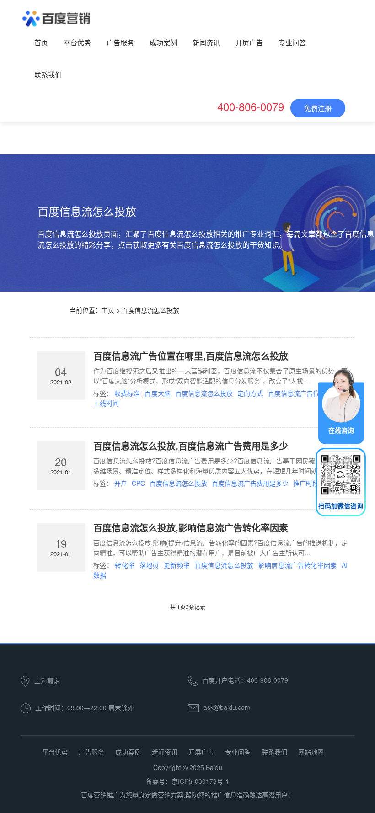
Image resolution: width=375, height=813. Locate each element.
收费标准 (127, 393)
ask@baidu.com (227, 707)
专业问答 (292, 42)
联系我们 (48, 74)
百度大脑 (157, 393)
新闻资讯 (206, 42)
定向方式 (250, 393)
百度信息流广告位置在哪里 (306, 393)
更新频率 (177, 564)
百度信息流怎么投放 (204, 393)
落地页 (149, 564)
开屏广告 (249, 42)
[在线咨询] (341, 405)
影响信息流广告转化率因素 (297, 564)
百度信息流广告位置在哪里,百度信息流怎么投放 (190, 355)
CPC (138, 483)
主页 (108, 309)
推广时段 (306, 483)
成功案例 (163, 42)
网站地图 (311, 751)
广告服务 (120, 42)
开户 (120, 483)
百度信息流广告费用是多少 (250, 483)
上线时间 (106, 403)
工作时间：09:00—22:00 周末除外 (84, 707)
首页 (41, 42)
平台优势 (77, 42)
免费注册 (318, 108)
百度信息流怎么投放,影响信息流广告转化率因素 (190, 527)
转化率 (124, 564)
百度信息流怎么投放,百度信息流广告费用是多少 (190, 445)
